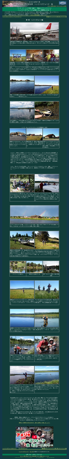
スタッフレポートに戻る (61, 6)
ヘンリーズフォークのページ (8, 16)
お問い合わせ (53, 6)
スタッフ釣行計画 (32, 456)
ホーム (49, 6)
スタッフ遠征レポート (41, 456)
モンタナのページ (17, 16)
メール (47, 456)
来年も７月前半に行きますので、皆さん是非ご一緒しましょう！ (34, 422)
